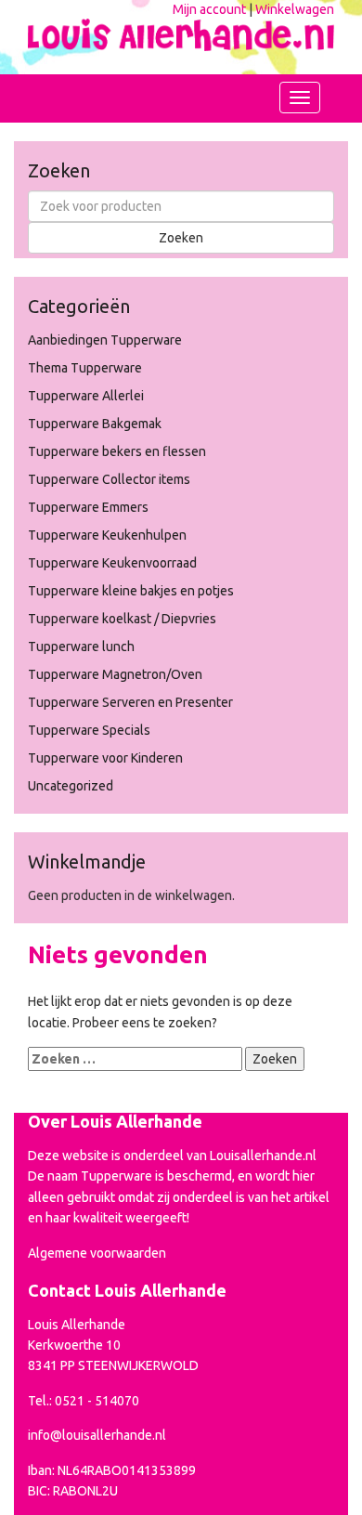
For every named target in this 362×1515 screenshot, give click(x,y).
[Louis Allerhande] (181, 30)
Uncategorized (70, 785)
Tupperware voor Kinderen (105, 758)
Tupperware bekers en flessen (117, 451)
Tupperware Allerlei (86, 395)
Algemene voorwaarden (97, 1253)
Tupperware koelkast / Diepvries (122, 618)
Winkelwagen (294, 9)
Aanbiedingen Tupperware (105, 340)
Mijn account (209, 9)
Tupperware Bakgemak (95, 423)
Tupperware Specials (89, 730)
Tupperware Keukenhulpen (107, 535)
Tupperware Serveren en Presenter (130, 702)
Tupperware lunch (81, 646)
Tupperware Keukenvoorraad (112, 562)
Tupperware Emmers (88, 507)
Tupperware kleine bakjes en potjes (131, 590)
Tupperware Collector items (109, 479)
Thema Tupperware (85, 367)
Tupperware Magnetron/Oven (115, 674)
